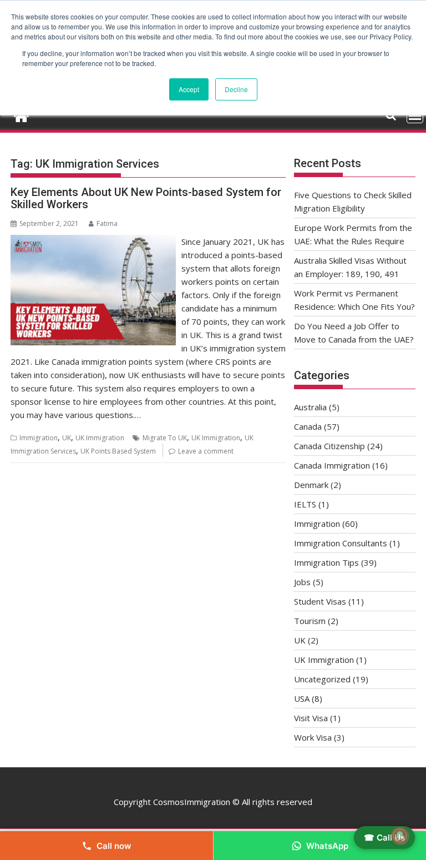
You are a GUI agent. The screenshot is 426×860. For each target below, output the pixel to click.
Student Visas (320, 601)
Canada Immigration (332, 465)
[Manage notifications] (400, 835)
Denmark (311, 484)
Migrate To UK (165, 437)
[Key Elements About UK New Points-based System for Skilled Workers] (93, 241)
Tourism (310, 620)
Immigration (38, 437)
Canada (308, 426)
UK (66, 437)
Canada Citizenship (329, 445)
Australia (310, 407)
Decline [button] (236, 89)
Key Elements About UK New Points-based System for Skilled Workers (146, 198)
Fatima (107, 223)
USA (302, 698)
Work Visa (313, 737)
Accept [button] (189, 89)
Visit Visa (311, 717)
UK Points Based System (118, 451)
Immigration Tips (326, 562)
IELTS (305, 504)
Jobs (302, 581)
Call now (114, 846)
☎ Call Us (384, 837)
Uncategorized (322, 679)
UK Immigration (99, 437)
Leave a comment (206, 451)
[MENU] (415, 115)
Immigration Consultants (340, 543)
